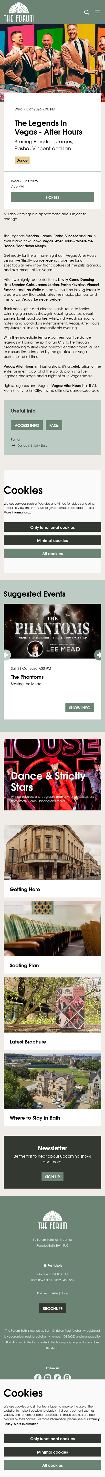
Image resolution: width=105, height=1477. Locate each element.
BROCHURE (53, 1308)
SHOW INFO (79, 707)
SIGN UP (52, 1176)
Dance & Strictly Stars (32, 445)
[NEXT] (99, 655)
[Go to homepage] (19, 12)
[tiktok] (57, 1377)
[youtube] (47, 1377)
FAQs (54, 425)
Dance (22, 160)
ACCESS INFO (27, 425)
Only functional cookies (52, 527)
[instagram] (67, 1377)
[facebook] (38, 1377)
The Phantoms (27, 676)
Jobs (64, 1293)
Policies (42, 1293)
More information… (17, 512)
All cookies (52, 553)
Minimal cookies (52, 540)
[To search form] (86, 12)
